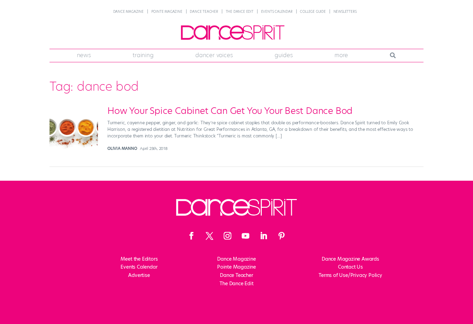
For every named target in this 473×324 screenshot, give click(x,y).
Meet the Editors (139, 258)
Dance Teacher (204, 11)
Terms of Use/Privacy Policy (350, 275)
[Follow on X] (209, 235)
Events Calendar (277, 11)
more (341, 55)
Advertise (139, 275)
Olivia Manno (122, 148)
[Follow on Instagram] (227, 235)
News (84, 55)
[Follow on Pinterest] (281, 235)
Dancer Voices (214, 55)
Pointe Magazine (166, 11)
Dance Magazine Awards (350, 258)
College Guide (312, 11)
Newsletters (345, 11)
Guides (284, 55)
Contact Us (350, 266)
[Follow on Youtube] (245, 235)
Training (143, 55)
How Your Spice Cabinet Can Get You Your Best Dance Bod (229, 111)
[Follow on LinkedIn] (263, 235)
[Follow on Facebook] (191, 235)
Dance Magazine (128, 11)
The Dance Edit (239, 11)
